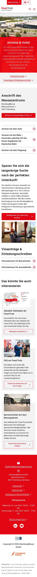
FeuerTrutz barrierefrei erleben (17, 445)
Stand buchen (13, 2)
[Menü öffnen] (34, 9)
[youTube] (22, 526)
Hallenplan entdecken (17, 331)
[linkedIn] (15, 526)
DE (26, 2)
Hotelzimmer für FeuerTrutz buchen (17, 216)
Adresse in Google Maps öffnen (17, 115)
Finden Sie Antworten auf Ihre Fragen (17, 385)
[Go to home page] (13, 10)
